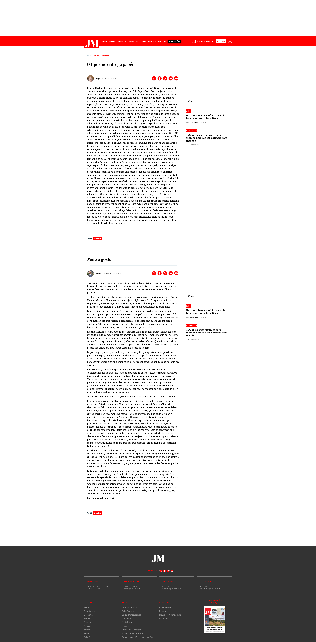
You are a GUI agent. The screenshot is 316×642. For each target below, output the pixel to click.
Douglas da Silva (192, 122)
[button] (230, 41)
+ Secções (162, 41)
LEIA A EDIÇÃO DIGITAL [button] (215, 601)
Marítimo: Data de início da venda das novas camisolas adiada (205, 117)
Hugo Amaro (101, 79)
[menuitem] (104, 41)
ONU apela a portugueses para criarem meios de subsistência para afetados (206, 138)
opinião (97, 238)
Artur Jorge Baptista (103, 273)
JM (88, 56)
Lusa (187, 145)
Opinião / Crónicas (100, 55)
